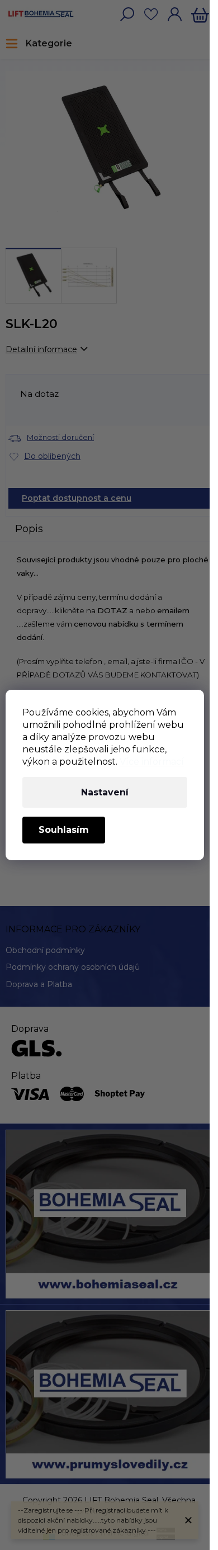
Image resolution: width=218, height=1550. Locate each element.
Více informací (152, 761)
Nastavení (105, 792)
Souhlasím (64, 829)
